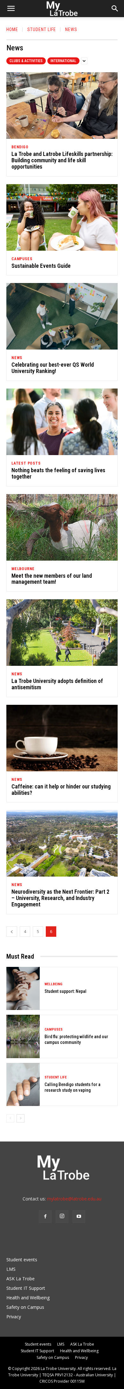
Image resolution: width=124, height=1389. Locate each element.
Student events (21, 1260)
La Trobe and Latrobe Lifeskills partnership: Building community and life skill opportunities (62, 160)
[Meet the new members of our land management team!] (62, 527)
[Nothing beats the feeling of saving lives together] (62, 422)
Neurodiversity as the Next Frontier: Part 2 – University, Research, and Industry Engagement (60, 898)
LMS (11, 1269)
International (63, 61)
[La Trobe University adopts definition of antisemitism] (62, 632)
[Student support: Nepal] (23, 988)
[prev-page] (11, 931)
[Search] (115, 8)
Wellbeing (53, 984)
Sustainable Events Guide (41, 265)
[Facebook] (45, 1216)
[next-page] (20, 1118)
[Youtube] (78, 1216)
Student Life (41, 29)
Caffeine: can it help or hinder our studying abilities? (61, 789)
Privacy (13, 1317)
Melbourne (23, 569)
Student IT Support (25, 1288)
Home (12, 29)
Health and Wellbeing (28, 1298)
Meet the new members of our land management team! (51, 578)
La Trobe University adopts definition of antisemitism (57, 684)
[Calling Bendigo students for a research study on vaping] (23, 1084)
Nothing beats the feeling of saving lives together (58, 473)
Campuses (21, 259)
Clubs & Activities (26, 61)
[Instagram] (62, 1216)
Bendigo (20, 147)
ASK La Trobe (20, 1279)
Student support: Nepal (65, 991)
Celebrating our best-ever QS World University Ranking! (52, 367)
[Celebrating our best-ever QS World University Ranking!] (62, 316)
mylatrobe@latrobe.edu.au (74, 1199)
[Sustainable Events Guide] (62, 217)
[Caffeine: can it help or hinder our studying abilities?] (62, 738)
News (16, 358)
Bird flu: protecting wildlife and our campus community (76, 1039)
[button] (11, 8)
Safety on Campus (25, 1307)
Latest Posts (26, 463)
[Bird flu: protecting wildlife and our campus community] (23, 1036)
